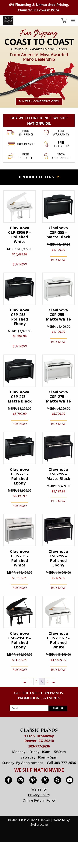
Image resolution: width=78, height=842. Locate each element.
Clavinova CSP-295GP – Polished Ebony (19, 640)
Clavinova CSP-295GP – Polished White (58, 640)
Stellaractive (39, 824)
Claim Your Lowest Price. (39, 10)
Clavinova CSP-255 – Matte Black (58, 232)
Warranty (39, 789)
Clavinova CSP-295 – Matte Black (58, 474)
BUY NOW (19, 264)
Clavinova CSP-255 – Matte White (58, 314)
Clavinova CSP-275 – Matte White (58, 396)
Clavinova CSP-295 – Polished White (19, 558)
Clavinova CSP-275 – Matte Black (20, 396)
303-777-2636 (39, 746)
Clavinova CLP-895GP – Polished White (19, 235)
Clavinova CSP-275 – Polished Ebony (19, 476)
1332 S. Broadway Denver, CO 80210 (39, 738)
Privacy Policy (39, 794)
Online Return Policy (39, 800)
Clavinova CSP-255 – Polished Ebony (19, 317)
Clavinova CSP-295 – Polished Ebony (58, 558)
